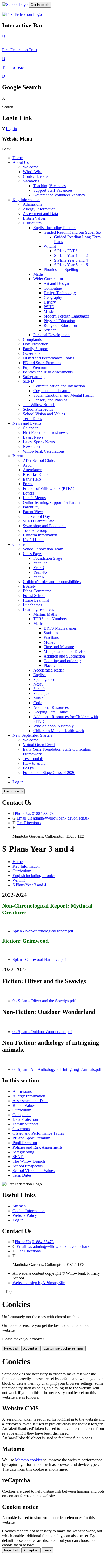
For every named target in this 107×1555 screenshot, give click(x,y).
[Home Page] (15, 4)
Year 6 (38, 577)
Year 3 (38, 567)
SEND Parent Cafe (38, 521)
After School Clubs (39, 460)
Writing (50, 246)
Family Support (35, 349)
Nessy (38, 684)
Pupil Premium (35, 367)
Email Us (24, 818)
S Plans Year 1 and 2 (71, 255)
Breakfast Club (35, 474)
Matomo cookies (28, 1460)
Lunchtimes (32, 605)
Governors (31, 353)
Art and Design (56, 283)
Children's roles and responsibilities (52, 581)
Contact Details (35, 176)
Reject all (11, 1348)
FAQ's (28, 768)
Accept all (30, 1348)
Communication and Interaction (59, 386)
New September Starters (32, 735)
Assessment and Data (40, 213)
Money (49, 642)
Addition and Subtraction (64, 656)
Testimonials (33, 758)
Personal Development (51, 335)
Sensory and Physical (50, 400)
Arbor (28, 465)
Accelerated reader (48, 670)
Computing (53, 288)
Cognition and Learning (52, 390)
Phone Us (23, 813)
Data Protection (35, 344)
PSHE (49, 307)
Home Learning (36, 600)
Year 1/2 (40, 563)
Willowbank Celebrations (43, 451)
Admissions (32, 204)
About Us (20, 162)
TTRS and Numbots (50, 619)
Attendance (32, 470)
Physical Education (59, 321)
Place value (53, 665)
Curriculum (32, 223)
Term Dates (32, 418)
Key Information (26, 199)
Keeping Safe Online (50, 712)
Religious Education (60, 325)
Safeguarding (34, 376)
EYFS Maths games (60, 628)
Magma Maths (45, 614)
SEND (28, 381)
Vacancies (31, 181)
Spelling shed (44, 679)
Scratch (39, 689)
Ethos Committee (37, 591)
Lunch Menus (34, 498)
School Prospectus (38, 409)
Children (19, 544)
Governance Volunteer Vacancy (59, 195)
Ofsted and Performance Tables (48, 358)
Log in (11, 129)
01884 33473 (43, 813)
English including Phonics (54, 227)
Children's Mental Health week (58, 730)
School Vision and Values (44, 414)
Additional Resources (51, 707)
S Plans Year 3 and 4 (71, 260)
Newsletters (32, 446)
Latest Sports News (39, 442)
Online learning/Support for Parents (52, 502)
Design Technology (60, 293)
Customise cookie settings (64, 1348)
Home (17, 158)
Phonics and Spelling (61, 269)
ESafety (29, 586)
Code (37, 703)
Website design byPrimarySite (38, 1282)
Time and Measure (59, 647)
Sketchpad (41, 693)
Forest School (34, 595)
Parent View (33, 512)
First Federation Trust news (45, 432)
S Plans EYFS (66, 251)
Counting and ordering (62, 661)
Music (49, 311)
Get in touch (40, 5)
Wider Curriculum (48, 279)
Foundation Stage (47, 558)
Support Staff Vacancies (52, 190)
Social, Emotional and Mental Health (63, 395)
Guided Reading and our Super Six (72, 232)
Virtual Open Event (39, 744)
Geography (53, 297)
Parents (18, 456)
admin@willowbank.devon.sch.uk (61, 818)
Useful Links (33, 539)
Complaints (32, 339)
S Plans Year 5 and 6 (71, 265)
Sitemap (19, 1206)
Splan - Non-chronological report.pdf (42, 931)
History (50, 302)
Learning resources (38, 609)
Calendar (30, 428)
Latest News (33, 437)
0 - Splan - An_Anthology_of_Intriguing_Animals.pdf (56, 1069)
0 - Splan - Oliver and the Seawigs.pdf (43, 1001)
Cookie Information (28, 1210)
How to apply (34, 763)
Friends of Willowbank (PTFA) (48, 488)
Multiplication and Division (66, 651)
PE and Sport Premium (42, 362)
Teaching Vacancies (49, 185)
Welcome (30, 167)
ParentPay (31, 507)
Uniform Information (40, 535)
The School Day (36, 516)
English (39, 675)
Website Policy (24, 1215)
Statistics (51, 633)
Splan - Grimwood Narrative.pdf (39, 959)
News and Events (26, 423)
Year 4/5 (40, 572)
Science (50, 330)
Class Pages (32, 553)
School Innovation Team (43, 549)
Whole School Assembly (53, 726)
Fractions (51, 637)
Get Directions (29, 823)
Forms (28, 484)
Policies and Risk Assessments (48, 372)
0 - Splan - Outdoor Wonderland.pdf (42, 1031)
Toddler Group (35, 530)
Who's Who (32, 171)
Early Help (32, 479)
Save (47, 1550)
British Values (34, 218)
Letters (28, 493)
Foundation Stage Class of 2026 (49, 772)
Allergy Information (39, 209)
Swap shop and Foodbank (44, 526)
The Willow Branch (39, 404)
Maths (38, 274)
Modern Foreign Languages (66, 316)
